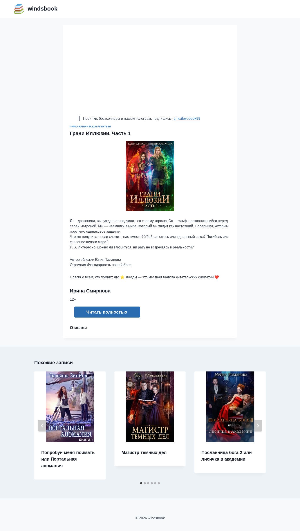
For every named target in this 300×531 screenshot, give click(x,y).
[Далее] (258, 426)
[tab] (141, 483)
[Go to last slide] (42, 426)
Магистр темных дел (144, 452)
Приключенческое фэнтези (90, 126)
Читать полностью (106, 312)
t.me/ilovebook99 (187, 118)
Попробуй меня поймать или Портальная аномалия (68, 459)
